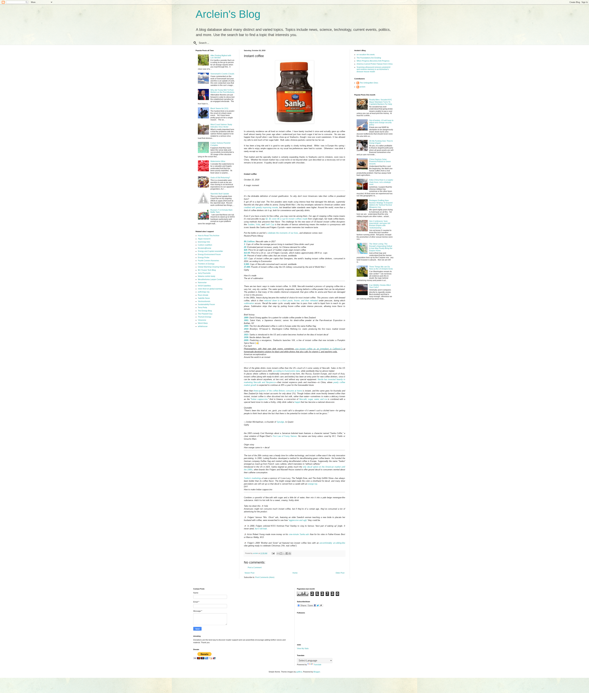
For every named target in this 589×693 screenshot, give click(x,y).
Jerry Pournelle (204, 273)
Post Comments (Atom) (264, 577)
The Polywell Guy (205, 314)
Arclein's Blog (228, 14)
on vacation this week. (366, 55)
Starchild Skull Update (219, 194)
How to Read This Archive (208, 236)
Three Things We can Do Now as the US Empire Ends (381, 268)
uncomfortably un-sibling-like (332, 543)
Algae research (204, 239)
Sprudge (280, 422)
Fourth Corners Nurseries (208, 261)
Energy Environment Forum (209, 254)
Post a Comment (255, 567)
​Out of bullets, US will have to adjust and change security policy (381, 122)
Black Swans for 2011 (219, 108)
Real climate (203, 295)
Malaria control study (206, 276)
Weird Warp (203, 323)
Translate (317, 665)
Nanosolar (202, 282)
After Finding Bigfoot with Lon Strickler (220, 56)
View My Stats (303, 648)
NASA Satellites (204, 286)
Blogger (317, 672)
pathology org (203, 292)
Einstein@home (204, 248)
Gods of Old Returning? (220, 178)
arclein (362, 87)
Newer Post (249, 573)
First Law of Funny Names (285, 436)
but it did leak (261, 528)
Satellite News (204, 298)
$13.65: (247, 253)
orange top (312, 484)
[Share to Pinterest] (289, 553)
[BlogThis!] (281, 553)
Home (295, 573)
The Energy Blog (205, 311)
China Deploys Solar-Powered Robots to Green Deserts (380, 161)
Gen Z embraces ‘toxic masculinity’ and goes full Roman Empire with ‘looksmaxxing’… (379, 224)
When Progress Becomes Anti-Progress (373, 61)
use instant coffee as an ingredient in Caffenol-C (318, 349)
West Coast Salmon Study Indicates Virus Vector (221, 125)
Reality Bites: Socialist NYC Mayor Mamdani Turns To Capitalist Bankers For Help (380, 102)
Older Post (340, 573)
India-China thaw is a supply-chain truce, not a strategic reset (381, 182)
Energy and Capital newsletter (210, 251)
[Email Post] (273, 553)
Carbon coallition (205, 245)
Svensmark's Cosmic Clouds (222, 74)
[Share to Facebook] (286, 553)
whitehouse (203, 326)
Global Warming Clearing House (211, 267)
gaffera (299, 672)
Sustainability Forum (206, 304)
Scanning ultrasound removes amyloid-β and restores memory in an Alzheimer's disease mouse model (373, 69)
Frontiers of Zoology (206, 264)
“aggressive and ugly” (297, 520)
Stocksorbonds (204, 301)
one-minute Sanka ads (299, 534)
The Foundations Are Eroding (369, 58)
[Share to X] (283, 553)
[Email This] (278, 553)
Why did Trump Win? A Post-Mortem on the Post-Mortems (222, 91)
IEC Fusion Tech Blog (207, 270)
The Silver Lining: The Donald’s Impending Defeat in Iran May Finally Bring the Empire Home (380, 247)
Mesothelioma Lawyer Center (210, 279)
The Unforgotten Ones (369, 83)
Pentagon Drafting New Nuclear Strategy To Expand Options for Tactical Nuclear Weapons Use (381, 203)
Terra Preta (202, 307)
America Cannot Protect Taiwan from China (375, 64)
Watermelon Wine (217, 161)
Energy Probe (203, 257)
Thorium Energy (204, 317)
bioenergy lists (204, 242)
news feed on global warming (210, 289)
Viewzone (202, 320)
